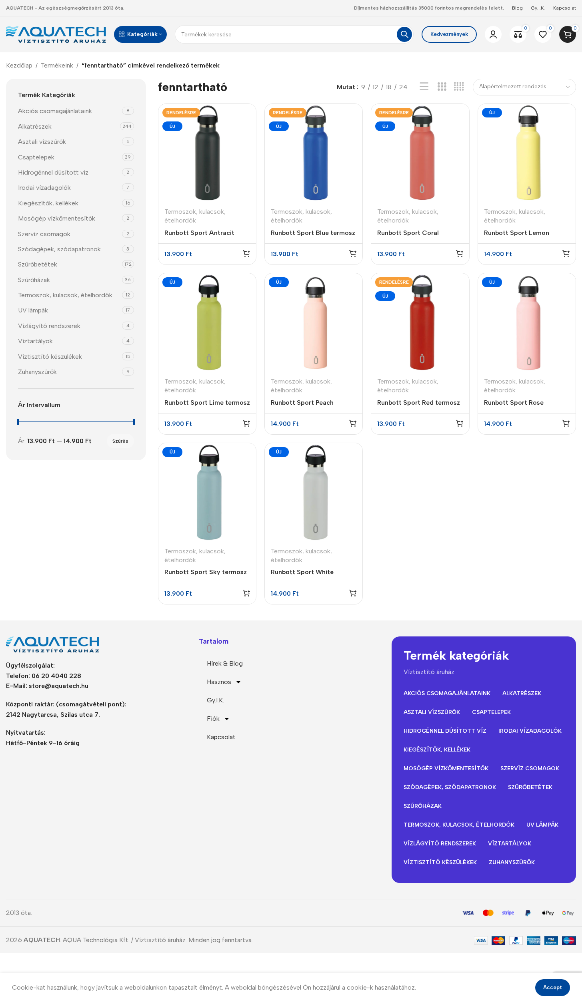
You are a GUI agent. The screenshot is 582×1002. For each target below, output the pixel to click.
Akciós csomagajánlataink (55, 111)
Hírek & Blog (225, 663)
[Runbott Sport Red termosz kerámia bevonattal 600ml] (420, 322)
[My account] (493, 34)
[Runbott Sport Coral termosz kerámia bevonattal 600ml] (420, 152)
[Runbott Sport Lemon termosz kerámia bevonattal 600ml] (527, 152)
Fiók (213, 718)
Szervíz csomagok (44, 233)
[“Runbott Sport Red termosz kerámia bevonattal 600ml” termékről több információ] (459, 423)
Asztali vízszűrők (42, 141)
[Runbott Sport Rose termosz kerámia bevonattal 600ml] (527, 322)
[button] (566, 253)
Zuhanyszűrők (37, 372)
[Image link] (56, 644)
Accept (552, 987)
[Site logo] (56, 34)
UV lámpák (33, 310)
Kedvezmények (449, 34)
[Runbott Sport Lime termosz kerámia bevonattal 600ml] (207, 322)
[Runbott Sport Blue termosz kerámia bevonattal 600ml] (313, 152)
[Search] (404, 34)
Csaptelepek (36, 157)
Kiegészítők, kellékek (48, 203)
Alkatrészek (35, 126)
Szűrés (120, 440)
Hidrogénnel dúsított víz (53, 172)
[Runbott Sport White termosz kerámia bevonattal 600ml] (313, 492)
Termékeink (57, 65)
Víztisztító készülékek (50, 356)
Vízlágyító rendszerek (49, 325)
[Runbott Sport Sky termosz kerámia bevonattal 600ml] (207, 492)
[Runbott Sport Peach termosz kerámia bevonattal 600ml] (313, 322)
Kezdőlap (19, 65)
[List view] (424, 87)
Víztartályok (35, 341)
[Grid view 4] (459, 87)
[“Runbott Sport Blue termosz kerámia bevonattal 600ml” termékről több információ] (352, 253)
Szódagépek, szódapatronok (59, 249)
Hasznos (219, 682)
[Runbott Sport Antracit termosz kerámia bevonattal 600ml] (207, 152)
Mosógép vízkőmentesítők (56, 218)
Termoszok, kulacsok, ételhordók (65, 295)
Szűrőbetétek (37, 264)
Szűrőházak (34, 279)
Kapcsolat (221, 737)
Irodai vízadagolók (44, 187)
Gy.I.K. (215, 700)
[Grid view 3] (442, 87)
